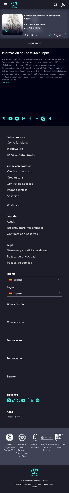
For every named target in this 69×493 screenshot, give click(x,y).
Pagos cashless (17, 189)
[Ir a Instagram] (43, 119)
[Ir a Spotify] (17, 119)
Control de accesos (20, 183)
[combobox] (34, 280)
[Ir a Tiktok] (50, 119)
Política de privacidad (21, 256)
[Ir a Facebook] (30, 119)
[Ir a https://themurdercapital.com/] (24, 119)
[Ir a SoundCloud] (37, 119)
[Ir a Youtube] (11, 118)
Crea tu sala (15, 177)
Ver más (5, 83)
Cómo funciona (17, 142)
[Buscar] (55, 4)
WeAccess (13, 205)
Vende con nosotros (20, 171)
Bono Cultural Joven (21, 155)
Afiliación (13, 196)
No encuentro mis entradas (25, 227)
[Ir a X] (4, 119)
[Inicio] (12, 4)
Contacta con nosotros (22, 233)
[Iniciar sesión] (63, 4)
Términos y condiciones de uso (27, 250)
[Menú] (5, 4)
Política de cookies (19, 262)
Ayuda (11, 221)
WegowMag (15, 148)
